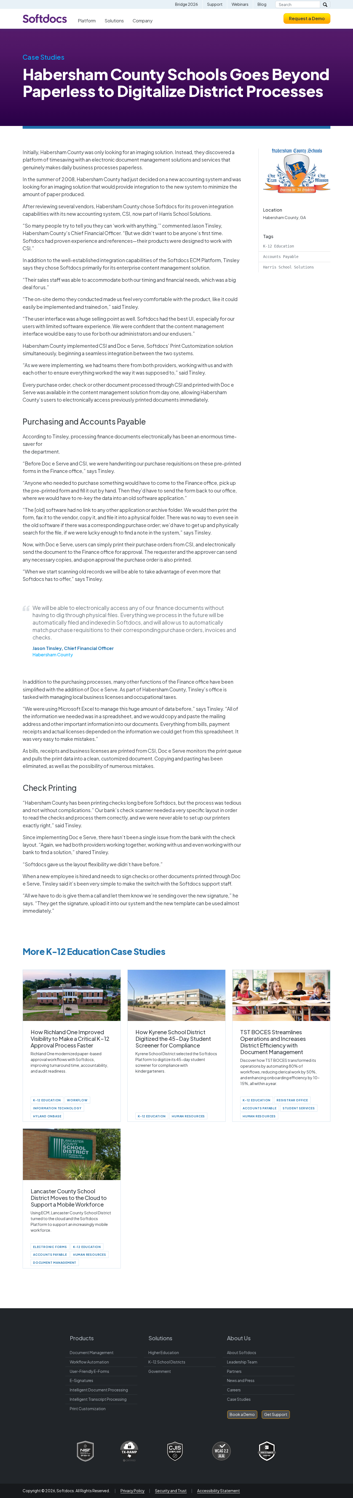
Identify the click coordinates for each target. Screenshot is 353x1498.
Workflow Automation (89, 1362)
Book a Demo (242, 1414)
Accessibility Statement (218, 1490)
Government (159, 1371)
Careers (234, 1390)
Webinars (240, 4)
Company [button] (143, 20)
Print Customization (88, 1408)
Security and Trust (171, 1490)
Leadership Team (242, 1362)
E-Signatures (81, 1380)
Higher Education (163, 1352)
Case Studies (44, 57)
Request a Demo (307, 18)
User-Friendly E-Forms (89, 1371)
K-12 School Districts (166, 1362)
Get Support (275, 1414)
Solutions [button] (114, 20)
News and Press (241, 1380)
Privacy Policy (133, 1490)
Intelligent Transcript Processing (98, 1399)
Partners (234, 1371)
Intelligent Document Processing (99, 1390)
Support (215, 4)
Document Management (92, 1352)
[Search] (325, 4)
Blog (262, 4)
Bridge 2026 (186, 4)
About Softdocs (241, 1352)
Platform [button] (87, 20)
